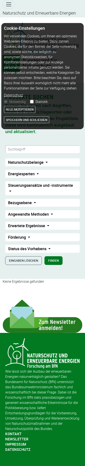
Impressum (15, 444)
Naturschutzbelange (26, 162)
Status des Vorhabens (27, 248)
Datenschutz (18, 449)
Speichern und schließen (26, 120)
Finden (53, 260)
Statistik (41, 101)
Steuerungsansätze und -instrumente (40, 185)
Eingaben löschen (23, 260)
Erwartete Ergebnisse (27, 225)
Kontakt (13, 433)
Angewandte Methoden (29, 214)
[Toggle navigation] (9, 4)
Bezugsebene (20, 202)
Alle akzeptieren (20, 109)
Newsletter (16, 439)
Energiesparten (22, 173)
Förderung (17, 237)
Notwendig (17, 101)
